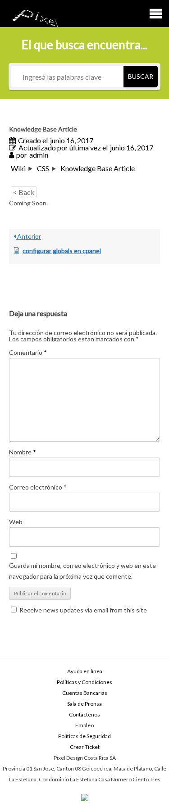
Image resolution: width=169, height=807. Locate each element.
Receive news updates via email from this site (82, 610)
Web (16, 522)
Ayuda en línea (84, 671)
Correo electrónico (38, 487)
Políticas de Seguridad (84, 736)
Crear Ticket (85, 747)
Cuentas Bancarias (84, 692)
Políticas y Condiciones (84, 682)
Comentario (28, 352)
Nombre (22, 452)
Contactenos (84, 714)
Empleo (84, 725)
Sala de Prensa (84, 703)
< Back (24, 192)
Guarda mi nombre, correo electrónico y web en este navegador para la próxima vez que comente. (82, 571)
